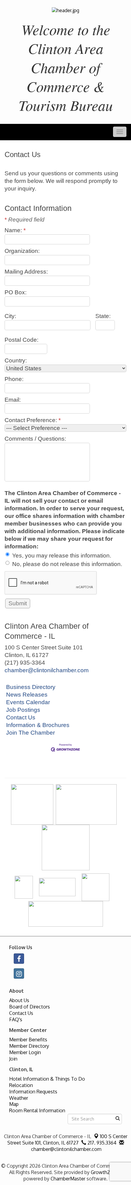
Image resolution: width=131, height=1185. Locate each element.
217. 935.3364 (101, 1143)
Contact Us (20, 717)
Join (13, 1059)
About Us (19, 1000)
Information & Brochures (37, 725)
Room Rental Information (37, 1110)
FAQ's (15, 1019)
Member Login (25, 1052)
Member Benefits (28, 1039)
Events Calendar (28, 702)
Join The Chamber (30, 732)
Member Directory (29, 1046)
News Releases (27, 694)
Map (14, 1104)
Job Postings (23, 710)
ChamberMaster (68, 1179)
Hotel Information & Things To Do (47, 1079)
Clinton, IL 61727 (67, 1139)
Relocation (21, 1085)
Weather (18, 1098)
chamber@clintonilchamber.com (47, 670)
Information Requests (33, 1092)
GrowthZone (105, 1172)
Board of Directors (29, 1007)
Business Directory (30, 687)
